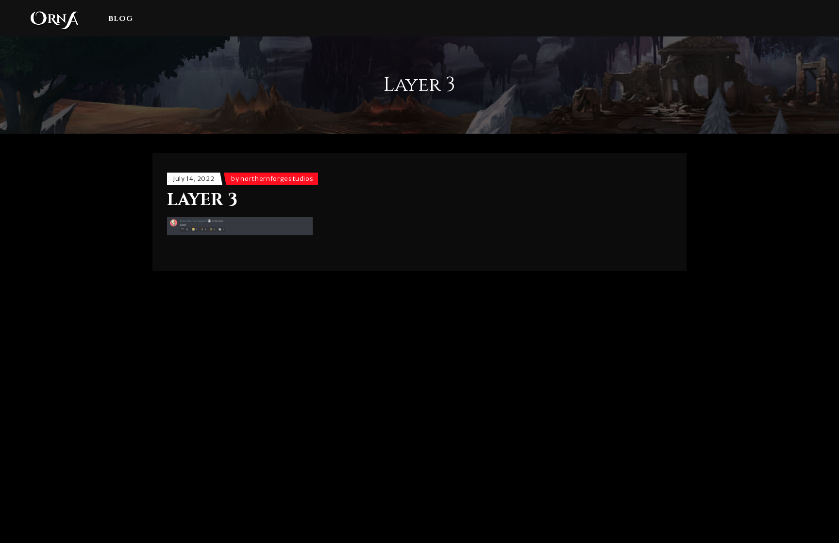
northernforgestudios (276, 179)
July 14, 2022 (193, 179)
